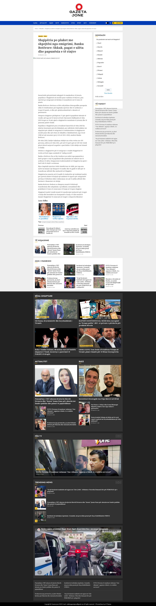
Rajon (51, 23)
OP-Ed (73, 23)
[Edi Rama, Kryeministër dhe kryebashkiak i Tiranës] (56, 309)
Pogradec (101, 62)
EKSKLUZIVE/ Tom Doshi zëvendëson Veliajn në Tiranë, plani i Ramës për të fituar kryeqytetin (99, 350)
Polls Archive (99, 97)
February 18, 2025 (95, 410)
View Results (108, 93)
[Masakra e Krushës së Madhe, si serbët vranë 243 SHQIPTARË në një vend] (98, 282)
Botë (57, 23)
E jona (35, 23)
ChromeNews (99, 604)
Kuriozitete (65, 23)
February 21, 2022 (42, 55)
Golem (100, 78)
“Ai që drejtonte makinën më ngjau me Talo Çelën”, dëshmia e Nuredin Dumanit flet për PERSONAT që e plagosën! (106, 142)
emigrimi (44, 222)
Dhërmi (100, 59)
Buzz (87, 394)
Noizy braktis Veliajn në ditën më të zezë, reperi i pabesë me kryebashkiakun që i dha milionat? (106, 419)
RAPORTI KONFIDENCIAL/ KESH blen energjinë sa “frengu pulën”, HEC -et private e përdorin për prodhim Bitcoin (100, 323)
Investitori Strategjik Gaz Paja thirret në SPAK (99, 399)
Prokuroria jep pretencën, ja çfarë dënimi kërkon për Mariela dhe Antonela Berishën (106, 134)
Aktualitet (43, 23)
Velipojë (100, 74)
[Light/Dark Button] (107, 23)
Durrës (100, 47)
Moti (85, 23)
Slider (45, 36)
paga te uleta (51, 222)
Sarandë (100, 86)
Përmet (100, 70)
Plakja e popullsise (59, 222)
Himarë (100, 51)
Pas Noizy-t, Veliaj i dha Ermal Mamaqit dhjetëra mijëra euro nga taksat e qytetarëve (104, 406)
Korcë (99, 66)
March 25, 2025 (110, 274)
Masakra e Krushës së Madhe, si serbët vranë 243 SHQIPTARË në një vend (113, 281)
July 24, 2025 (50, 493)
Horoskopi (92, 23)
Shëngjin (101, 82)
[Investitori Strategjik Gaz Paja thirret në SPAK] (100, 381)
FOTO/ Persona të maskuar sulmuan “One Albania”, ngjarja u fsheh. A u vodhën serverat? (106, 127)
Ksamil (100, 55)
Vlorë (99, 43)
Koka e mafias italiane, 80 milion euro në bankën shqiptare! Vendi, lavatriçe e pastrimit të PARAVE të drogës (55, 351)
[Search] (111, 23)
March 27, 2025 (80, 254)
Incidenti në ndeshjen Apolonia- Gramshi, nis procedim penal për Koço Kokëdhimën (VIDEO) (83, 248)
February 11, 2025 (95, 423)
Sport (79, 23)
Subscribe (119, 23)
